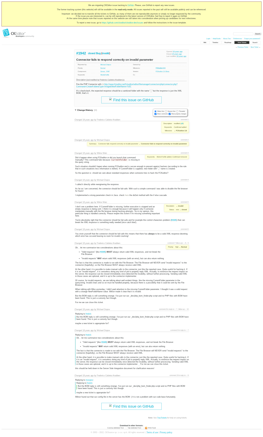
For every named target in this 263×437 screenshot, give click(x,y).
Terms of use (152, 432)
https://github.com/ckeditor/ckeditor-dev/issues (122, 22)
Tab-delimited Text (134, 428)
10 (187, 309)
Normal (102, 68)
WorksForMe (104, 75)
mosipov (89, 380)
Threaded (182, 111)
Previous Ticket (243, 47)
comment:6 (185, 229)
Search (255, 42)
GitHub (131, 5)
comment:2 (185, 140)
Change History (87, 110)
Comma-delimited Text (115, 428)
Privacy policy (166, 432)
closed (91, 53)
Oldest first (160, 111)
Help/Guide (217, 38)
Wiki (204, 42)
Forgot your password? (252, 38)
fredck (88, 314)
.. (139, 364)
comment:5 (185, 202)
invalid (105, 53)
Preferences (237, 38)
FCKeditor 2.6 (160, 68)
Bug (98, 53)
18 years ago (177, 51)
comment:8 (163, 309)
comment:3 (185, 153)
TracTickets (162, 418)
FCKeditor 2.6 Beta (162, 71)
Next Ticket (254, 47)
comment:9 (174, 330)
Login (208, 38)
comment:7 (171, 243)
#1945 (174, 220)
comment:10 (174, 375)
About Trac (227, 38)
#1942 (81, 53)
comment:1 (185, 119)
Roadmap (227, 42)
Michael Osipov (105, 64)
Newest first (171, 111)
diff (182, 123)
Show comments (162, 114)
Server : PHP (105, 71)
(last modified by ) (104, 80)
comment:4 (185, 180)
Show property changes (178, 114)
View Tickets (242, 42)
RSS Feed (152, 428)
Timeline (215, 42)
